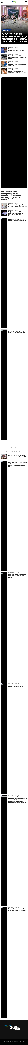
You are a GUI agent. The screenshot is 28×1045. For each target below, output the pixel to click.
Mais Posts (14, 442)
